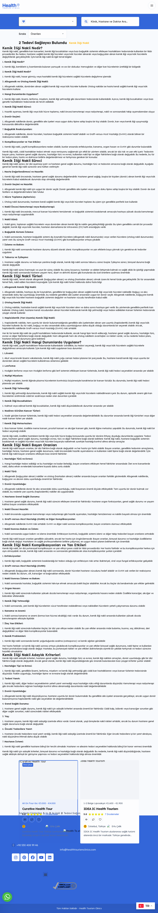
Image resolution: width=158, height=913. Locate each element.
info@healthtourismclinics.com (78, 849)
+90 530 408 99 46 (27, 845)
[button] (45, 874)
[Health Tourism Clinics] (11, 5)
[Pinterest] (24, 857)
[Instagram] (16, 857)
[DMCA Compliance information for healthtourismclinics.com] (65, 888)
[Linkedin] (50, 857)
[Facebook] (33, 857)
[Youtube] (41, 857)
